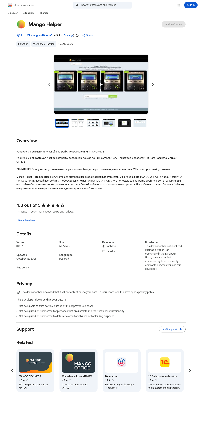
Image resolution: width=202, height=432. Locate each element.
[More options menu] (172, 5)
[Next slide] (153, 84)
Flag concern (23, 267)
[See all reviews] (26, 220)
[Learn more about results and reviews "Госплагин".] (113, 380)
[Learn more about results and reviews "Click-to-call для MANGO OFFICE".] (70, 380)
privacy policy (146, 292)
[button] (179, 5)
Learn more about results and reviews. (52, 211)
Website (111, 246)
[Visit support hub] (172, 329)
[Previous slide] (49, 84)
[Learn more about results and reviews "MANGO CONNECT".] (27, 380)
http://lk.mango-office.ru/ (36, 35)
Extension (23, 44)
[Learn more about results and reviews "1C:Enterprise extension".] (156, 380)
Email (110, 251)
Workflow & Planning (43, 44)
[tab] (12, 13)
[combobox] (106, 5)
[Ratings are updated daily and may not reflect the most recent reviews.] (77, 35)
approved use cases (82, 306)
